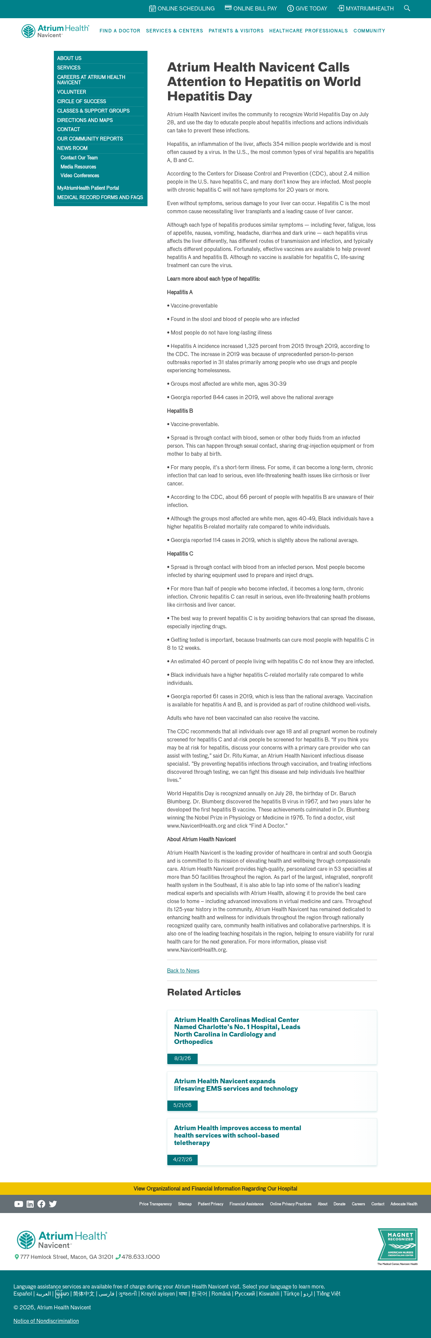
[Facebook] (41, 1203)
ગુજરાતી (128, 1294)
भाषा (183, 1294)
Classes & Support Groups (93, 111)
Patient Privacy (210, 1204)
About (322, 1204)
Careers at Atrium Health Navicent (91, 80)
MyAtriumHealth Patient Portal (88, 188)
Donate (339, 1204)
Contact (68, 129)
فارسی (106, 1294)
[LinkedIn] (30, 1203)
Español (22, 1294)
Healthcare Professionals (308, 31)
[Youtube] (18, 1203)
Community (369, 31)
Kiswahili (269, 1294)
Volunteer (71, 92)
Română (221, 1294)
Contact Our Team (79, 158)
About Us (69, 58)
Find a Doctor (120, 31)
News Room (72, 148)
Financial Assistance (247, 1204)
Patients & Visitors (236, 31)
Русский (245, 1294)
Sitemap (185, 1204)
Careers (358, 1204)
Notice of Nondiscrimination (46, 1321)
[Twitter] (53, 1203)
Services (68, 68)
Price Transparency (155, 1204)
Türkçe (291, 1294)
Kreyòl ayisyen (158, 1294)
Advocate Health (404, 1204)
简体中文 (84, 1294)
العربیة (43, 1294)
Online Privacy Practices (290, 1204)
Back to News (183, 971)
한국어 (199, 1294)
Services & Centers (174, 31)
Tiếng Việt (328, 1294)
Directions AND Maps (85, 120)
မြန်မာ (62, 1294)
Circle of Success (81, 101)
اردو (307, 1294)
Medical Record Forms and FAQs (100, 197)
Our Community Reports (90, 139)
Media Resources (78, 167)
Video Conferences (80, 175)
